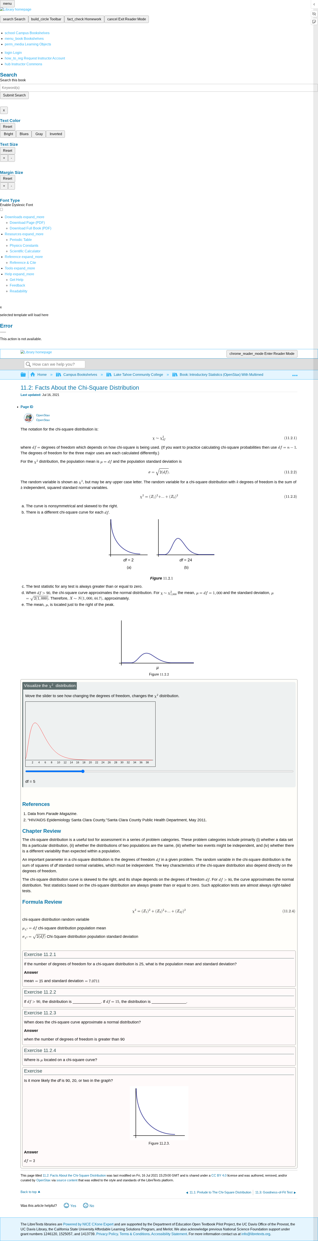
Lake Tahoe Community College (138, 374)
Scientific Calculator (25, 251)
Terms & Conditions (135, 1234)
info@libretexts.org (255, 1234)
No (92, 1206)
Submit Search (14, 95)
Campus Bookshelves (80, 374)
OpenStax (43, 415)
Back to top (29, 1192)
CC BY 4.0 (218, 1175)
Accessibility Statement (169, 1234)
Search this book (13, 80)
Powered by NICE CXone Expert (88, 1224)
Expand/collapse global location (294, 373)
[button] (17, 285)
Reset (7, 126)
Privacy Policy (107, 1234)
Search (28, 364)
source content (66, 1180)
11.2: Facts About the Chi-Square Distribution (74, 1175)
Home (42, 374)
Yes (73, 1206)
